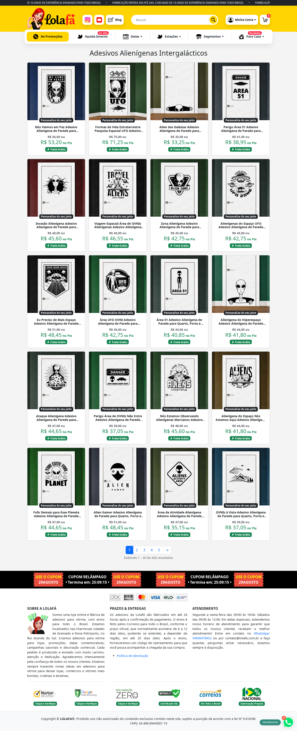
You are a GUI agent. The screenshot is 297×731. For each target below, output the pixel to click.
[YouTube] (99, 20)
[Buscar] (213, 20)
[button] (132, 37)
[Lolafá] (51, 20)
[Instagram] (87, 20)
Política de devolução (132, 656)
